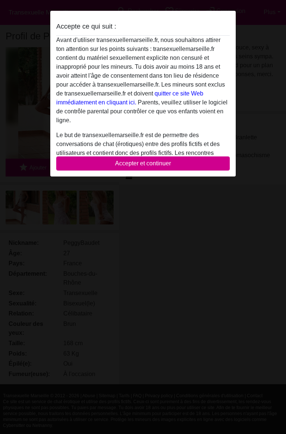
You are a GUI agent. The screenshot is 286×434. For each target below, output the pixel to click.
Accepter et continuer (143, 163)
